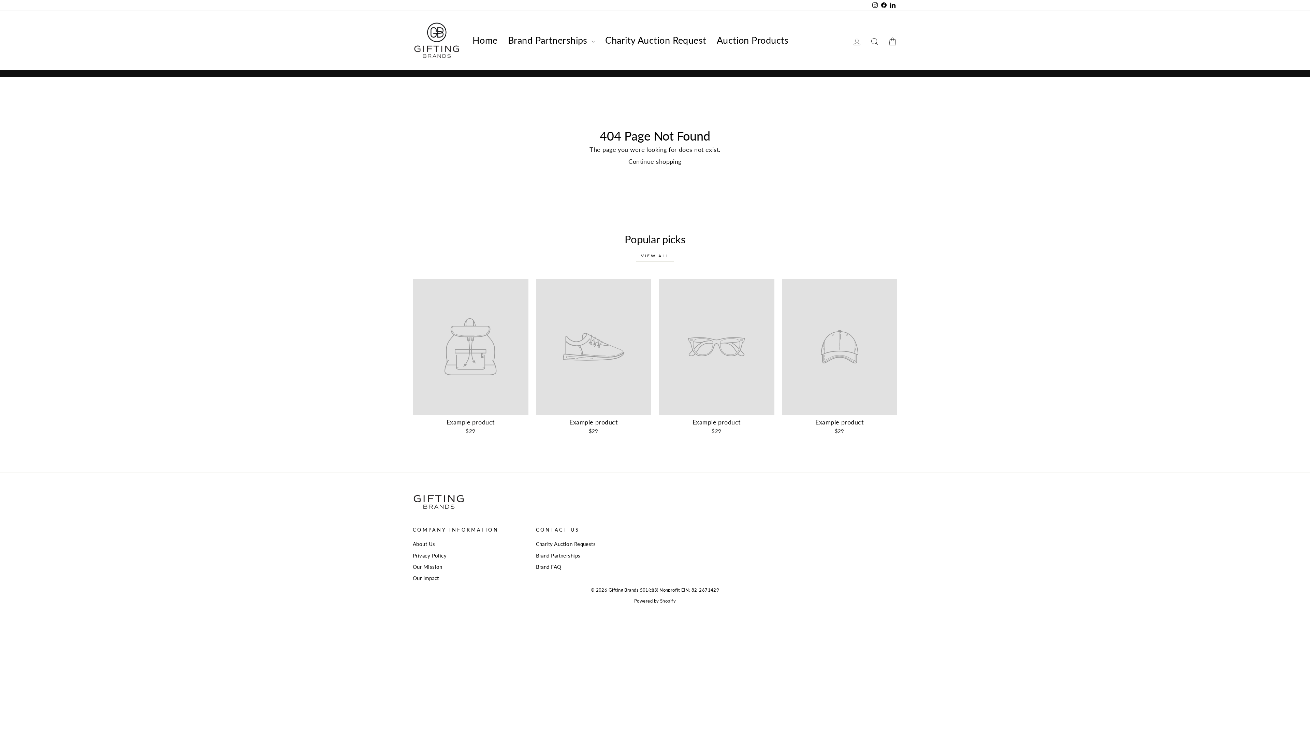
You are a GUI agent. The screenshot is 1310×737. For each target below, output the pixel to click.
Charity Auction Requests (566, 544)
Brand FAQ (549, 567)
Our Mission (427, 567)
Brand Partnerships (549, 40)
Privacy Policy (430, 555)
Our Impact (426, 578)
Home (485, 40)
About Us (424, 544)
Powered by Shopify (655, 601)
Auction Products (753, 40)
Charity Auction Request (655, 40)
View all (655, 255)
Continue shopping (655, 161)
